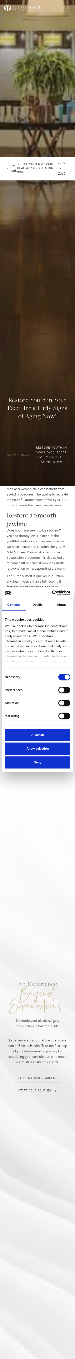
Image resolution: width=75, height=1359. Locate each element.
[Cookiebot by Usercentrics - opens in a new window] (53, 593)
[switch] (64, 690)
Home (11, 454)
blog (25, 454)
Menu (63, 7)
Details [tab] (37, 604)
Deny (37, 762)
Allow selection (37, 748)
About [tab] (61, 604)
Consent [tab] (13, 604)
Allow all (37, 735)
